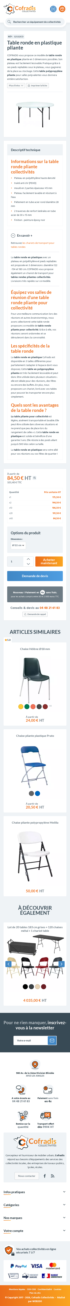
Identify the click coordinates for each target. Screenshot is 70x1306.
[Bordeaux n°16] (45, 706)
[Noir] (25, 986)
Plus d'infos (14, 85)
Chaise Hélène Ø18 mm (35, 648)
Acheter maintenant (49, 561)
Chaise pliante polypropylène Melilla (35, 822)
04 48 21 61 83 (50, 608)
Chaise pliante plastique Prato (35, 735)
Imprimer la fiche (39, 85)
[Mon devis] (53, 9)
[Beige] (37, 986)
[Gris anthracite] (31, 986)
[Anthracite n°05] (39, 706)
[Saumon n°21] (33, 706)
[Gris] (31, 793)
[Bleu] (37, 793)
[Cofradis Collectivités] (20, 9)
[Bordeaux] (43, 986)
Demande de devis (35, 576)
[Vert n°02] (26, 706)
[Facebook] (45, 1176)
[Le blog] (53, 1176)
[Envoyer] (52, 1040)
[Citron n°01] (20, 706)
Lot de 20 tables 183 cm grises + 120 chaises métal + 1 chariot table (35, 928)
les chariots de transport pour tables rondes (32, 245)
